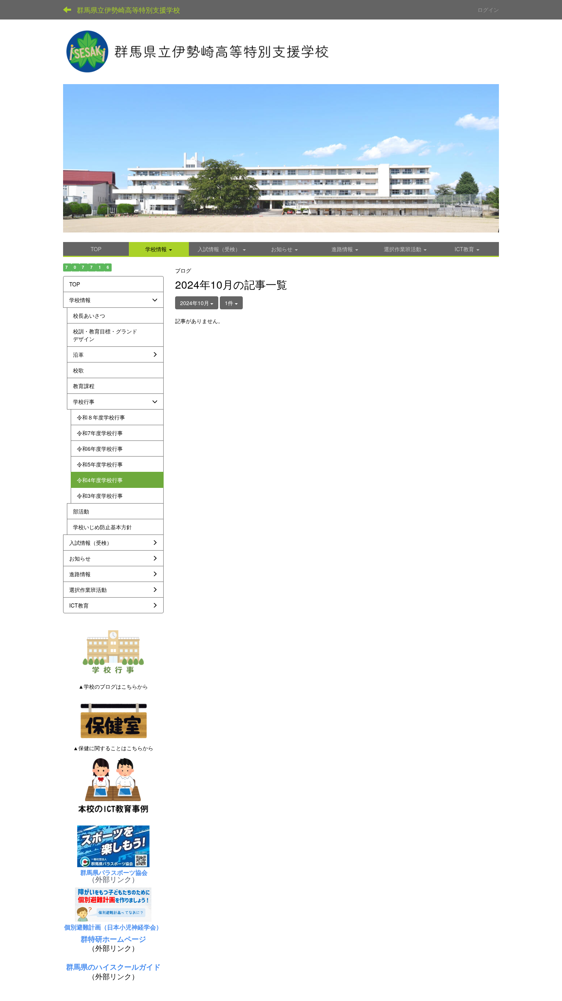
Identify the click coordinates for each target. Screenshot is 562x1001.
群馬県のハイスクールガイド (113, 967)
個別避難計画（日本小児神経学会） (113, 927)
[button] (159, 249)
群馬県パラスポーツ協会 (113, 872)
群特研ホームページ (113, 939)
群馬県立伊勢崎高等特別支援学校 (128, 10)
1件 (230, 303)
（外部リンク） (113, 879)
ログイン (488, 9)
